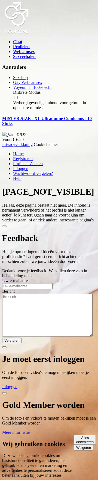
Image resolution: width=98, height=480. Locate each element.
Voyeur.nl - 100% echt (32, 87)
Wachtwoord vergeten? (33, 173)
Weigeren (83, 448)
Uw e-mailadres (15, 280)
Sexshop (20, 77)
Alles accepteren (85, 440)
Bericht (8, 291)
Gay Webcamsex (27, 82)
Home (18, 153)
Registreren (23, 158)
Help (17, 178)
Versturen (11, 340)
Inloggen (20, 168)
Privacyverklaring (17, 144)
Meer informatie (16, 432)
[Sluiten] (4, 226)
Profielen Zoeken (28, 163)
